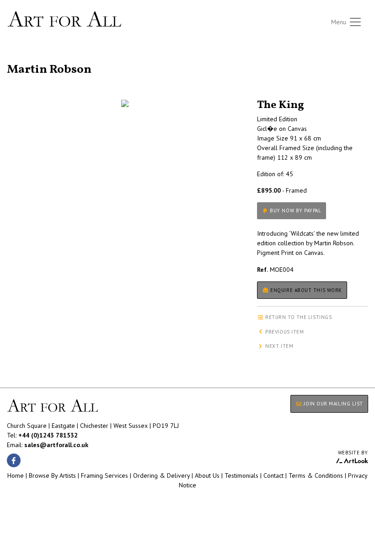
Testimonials (241, 475)
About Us (207, 475)
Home (15, 475)
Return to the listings (40, 58)
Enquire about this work (305, 290)
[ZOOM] (125, 103)
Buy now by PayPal (294, 210)
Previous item (284, 332)
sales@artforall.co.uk (56, 445)
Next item (279, 346)
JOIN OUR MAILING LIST (332, 403)
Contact (273, 475)
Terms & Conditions (316, 475)
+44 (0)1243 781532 (48, 435)
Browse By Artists (52, 475)
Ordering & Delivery (161, 475)
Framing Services (104, 475)
